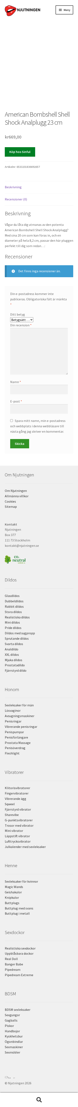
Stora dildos (13, 612)
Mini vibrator (14, 831)
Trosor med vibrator (19, 825)
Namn (15, 382)
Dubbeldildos (14, 601)
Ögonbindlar (14, 1042)
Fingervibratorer (16, 793)
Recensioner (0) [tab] (16, 199)
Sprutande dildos (17, 638)
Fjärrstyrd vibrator (18, 809)
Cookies (10, 501)
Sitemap (11, 506)
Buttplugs (12, 903)
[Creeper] (39, 1080)
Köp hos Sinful (19, 152)
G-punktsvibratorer (19, 820)
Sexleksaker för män (19, 705)
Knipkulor (12, 897)
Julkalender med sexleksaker (25, 847)
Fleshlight (12, 753)
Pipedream (12, 969)
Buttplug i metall (17, 913)
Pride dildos (13, 628)
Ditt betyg (17, 314)
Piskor (9, 1026)
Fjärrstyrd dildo (15, 670)
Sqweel (10, 804)
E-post (16, 401)
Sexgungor (12, 1015)
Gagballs (11, 1020)
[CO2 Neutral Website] (39, 559)
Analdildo (11, 649)
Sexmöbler (12, 1052)
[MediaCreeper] (39, 1077)
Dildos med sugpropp (20, 633)
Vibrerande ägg (15, 799)
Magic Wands (14, 887)
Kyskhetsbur (14, 1036)
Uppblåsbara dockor (19, 953)
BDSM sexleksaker (17, 1010)
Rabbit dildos (14, 606)
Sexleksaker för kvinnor (21, 881)
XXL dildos (12, 654)
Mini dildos (12, 622)
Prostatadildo (15, 665)
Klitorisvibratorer (17, 788)
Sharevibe (12, 815)
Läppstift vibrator (17, 836)
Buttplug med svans (19, 908)
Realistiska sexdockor (20, 948)
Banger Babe (14, 964)
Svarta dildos (14, 644)
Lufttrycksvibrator (18, 841)
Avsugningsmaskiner (19, 716)
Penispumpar (14, 732)
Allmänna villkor (16, 496)
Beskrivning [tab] (13, 187)
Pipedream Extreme (19, 975)
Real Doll (11, 959)
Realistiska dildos (17, 617)
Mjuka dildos (13, 660)
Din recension (21, 325)
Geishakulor (13, 892)
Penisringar (13, 721)
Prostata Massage (18, 743)
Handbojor (12, 1031)
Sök (39, 1100)
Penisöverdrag (15, 748)
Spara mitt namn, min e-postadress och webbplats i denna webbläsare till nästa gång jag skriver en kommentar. (38, 426)
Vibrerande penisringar (21, 727)
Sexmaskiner (14, 1047)
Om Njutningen (16, 491)
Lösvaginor (13, 710)
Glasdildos (12, 596)
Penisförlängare (16, 737)
